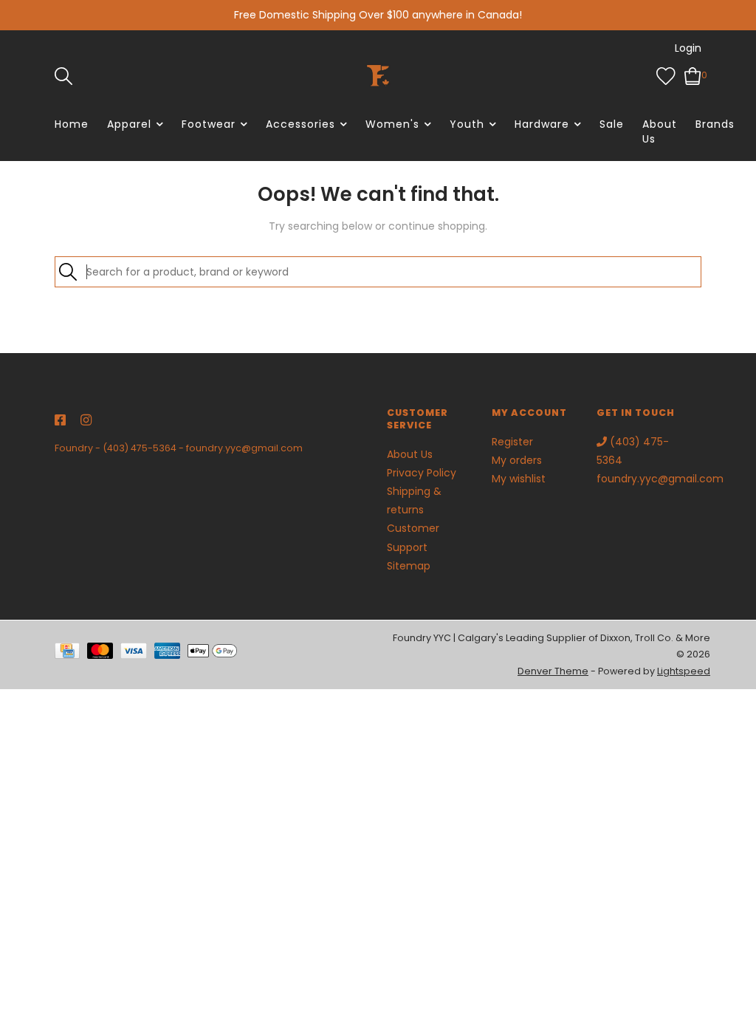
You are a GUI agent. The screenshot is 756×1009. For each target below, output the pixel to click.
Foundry (74, 448)
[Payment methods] (71, 654)
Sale (611, 124)
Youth (467, 124)
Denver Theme (553, 671)
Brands (715, 124)
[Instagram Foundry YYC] (86, 421)
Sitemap (408, 565)
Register (512, 441)
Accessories (300, 124)
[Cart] (692, 74)
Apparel (129, 124)
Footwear (209, 124)
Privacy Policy (421, 472)
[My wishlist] (666, 74)
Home (72, 124)
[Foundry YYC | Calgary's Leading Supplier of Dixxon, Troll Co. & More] (378, 75)
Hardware (542, 124)
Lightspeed (683, 671)
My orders (517, 460)
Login (688, 48)
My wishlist (519, 478)
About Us (659, 131)
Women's (392, 124)
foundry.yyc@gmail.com (244, 448)
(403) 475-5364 (139, 448)
